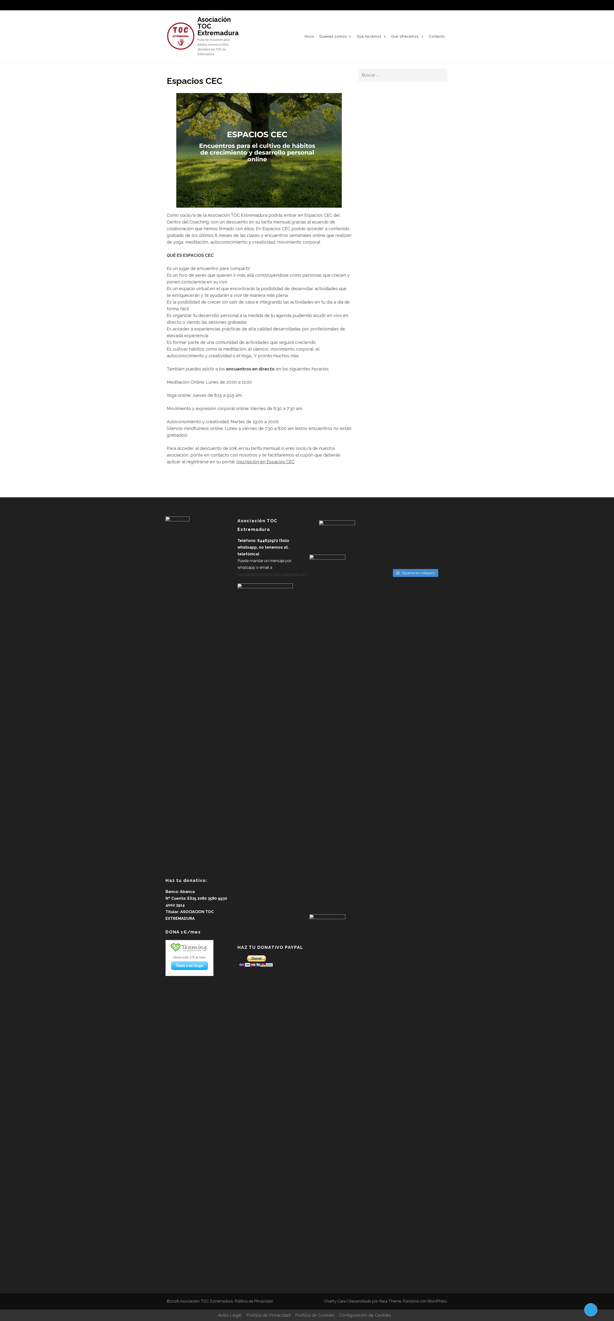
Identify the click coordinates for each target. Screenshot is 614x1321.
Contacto (437, 36)
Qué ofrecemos (405, 36)
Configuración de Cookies (365, 1315)
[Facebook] (427, 7)
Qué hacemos (369, 36)
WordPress (437, 1301)
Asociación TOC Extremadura (206, 1301)
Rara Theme (390, 1301)
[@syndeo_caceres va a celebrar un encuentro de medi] (415, 559)
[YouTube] (441, 7)
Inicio (309, 36)
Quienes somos (333, 36)
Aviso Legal (230, 1315)
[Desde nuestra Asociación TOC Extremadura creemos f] (439, 559)
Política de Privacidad (253, 1301)
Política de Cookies (314, 1315)
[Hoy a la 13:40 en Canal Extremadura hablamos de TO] (391, 559)
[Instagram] (434, 7)
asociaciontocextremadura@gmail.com (272, 574)
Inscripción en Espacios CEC (265, 461)
